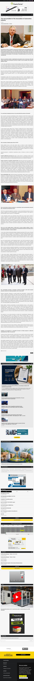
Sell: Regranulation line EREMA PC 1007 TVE (8, 496)
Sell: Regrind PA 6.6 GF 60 (5, 493)
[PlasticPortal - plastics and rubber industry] (17, 3)
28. (22, 531)
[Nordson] (17, 577)
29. (26, 531)
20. (17, 530)
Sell (27, 491)
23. (30, 530)
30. (30, 531)
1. (26, 526)
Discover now (23, 654)
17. (3, 530)
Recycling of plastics (4, 471)
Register (24, 0)
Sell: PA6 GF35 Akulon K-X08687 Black (7, 505)
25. (8, 531)
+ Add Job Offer (17, 568)
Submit (31, 640)
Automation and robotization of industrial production (17, 470)
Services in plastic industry (5, 23)
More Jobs (17, 566)
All (6, 491)
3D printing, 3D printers (28, 470)
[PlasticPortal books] (17, 624)
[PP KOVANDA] (17, 480)
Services (10, 23)
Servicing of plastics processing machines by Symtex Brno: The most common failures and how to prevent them (13, 398)
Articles (5, 16)
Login (27, 0)
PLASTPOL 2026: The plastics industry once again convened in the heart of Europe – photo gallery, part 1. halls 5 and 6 (13, 424)
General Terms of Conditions (7, 677)
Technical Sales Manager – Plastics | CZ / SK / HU (9, 554)
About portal (5, 662)
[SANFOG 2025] (17, 359)
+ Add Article (17, 437)
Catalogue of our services (6, 668)
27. (17, 531)
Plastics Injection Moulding (5, 470)
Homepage (2, 16)
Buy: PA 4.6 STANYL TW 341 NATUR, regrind (8, 502)
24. (3, 531)
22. (26, 530)
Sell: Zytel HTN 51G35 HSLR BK (6, 508)
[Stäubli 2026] (17, 432)
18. (8, 530)
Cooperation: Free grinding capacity (7, 499)
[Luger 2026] (17, 9)
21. (22, 530)
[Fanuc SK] (17, 543)
